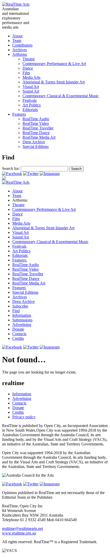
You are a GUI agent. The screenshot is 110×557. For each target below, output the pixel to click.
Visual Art (31, 86)
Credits (18, 338)
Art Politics (32, 105)
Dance (28, 68)
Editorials (30, 109)
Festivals (30, 100)
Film (26, 73)
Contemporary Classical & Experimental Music (61, 96)
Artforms (19, 54)
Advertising (21, 324)
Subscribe (20, 306)
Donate (18, 329)
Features (19, 114)
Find (16, 311)
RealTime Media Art (39, 137)
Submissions (22, 320)
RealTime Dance (36, 132)
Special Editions (36, 146)
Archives (19, 50)
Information (21, 315)
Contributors (22, 45)
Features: (19, 260)
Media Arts (31, 77)
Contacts (19, 334)
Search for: (11, 168)
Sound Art (31, 91)
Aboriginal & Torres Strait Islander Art (54, 82)
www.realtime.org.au (19, 533)
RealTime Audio (36, 119)
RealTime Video (36, 123)
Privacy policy (24, 417)
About (17, 36)
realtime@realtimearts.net (22, 528)
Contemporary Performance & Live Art (54, 63)
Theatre (29, 59)
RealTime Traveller (38, 128)
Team (16, 40)
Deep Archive (34, 142)
